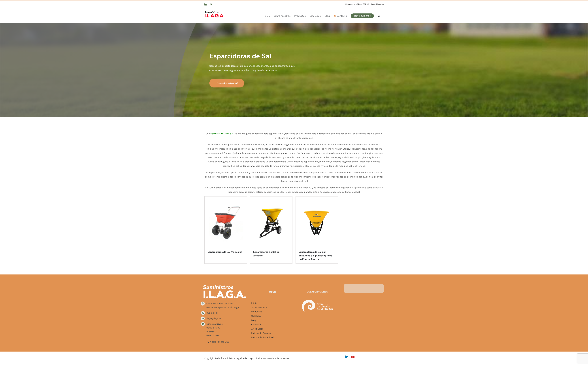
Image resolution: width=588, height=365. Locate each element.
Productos (256, 311)
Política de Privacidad (262, 337)
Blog (253, 320)
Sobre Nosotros (259, 307)
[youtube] (352, 357)
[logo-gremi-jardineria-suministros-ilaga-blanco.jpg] (317, 300)
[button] (379, 15)
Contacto (256, 324)
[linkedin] (346, 357)
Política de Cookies (261, 333)
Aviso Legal (257, 328)
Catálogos (256, 316)
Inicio (254, 303)
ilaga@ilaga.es (377, 4)
